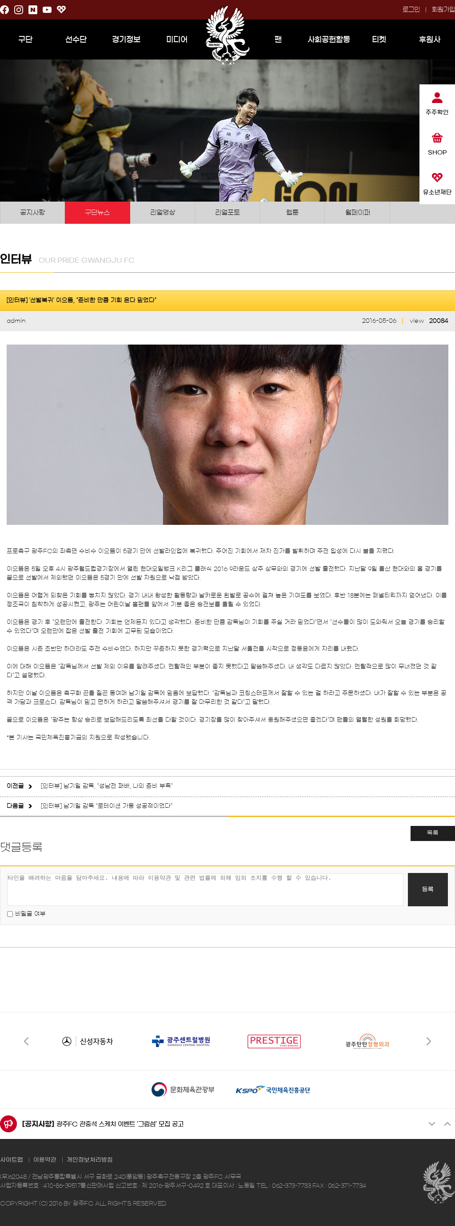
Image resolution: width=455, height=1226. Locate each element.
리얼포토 (227, 212)
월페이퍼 (357, 212)
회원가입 (443, 10)
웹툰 (292, 212)
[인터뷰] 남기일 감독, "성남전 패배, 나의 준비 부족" (107, 786)
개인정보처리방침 (90, 1160)
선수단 (76, 39)
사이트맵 (11, 1160)
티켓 (379, 39)
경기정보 (126, 39)
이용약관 (44, 1160)
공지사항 (32, 212)
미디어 (177, 39)
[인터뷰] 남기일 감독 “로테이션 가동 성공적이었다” (106, 806)
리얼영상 (162, 212)
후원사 (429, 39)
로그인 (411, 10)
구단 (25, 39)
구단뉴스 (97, 212)
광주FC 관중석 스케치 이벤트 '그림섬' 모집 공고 (120, 1124)
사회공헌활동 (328, 39)
